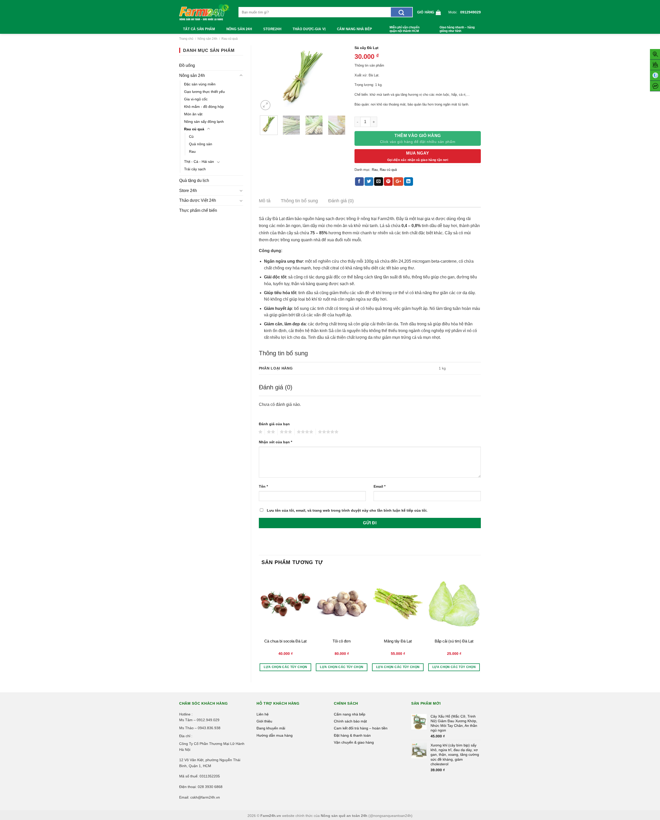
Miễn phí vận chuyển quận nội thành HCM (404, 29)
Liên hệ (263, 714)
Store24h (272, 29)
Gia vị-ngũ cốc (196, 99)
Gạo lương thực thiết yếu (204, 92)
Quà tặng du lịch (194, 180)
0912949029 (470, 12)
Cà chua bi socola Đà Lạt (285, 641)
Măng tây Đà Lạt (398, 641)
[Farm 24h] (205, 12)
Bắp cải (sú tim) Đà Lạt (454, 641)
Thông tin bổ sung (299, 200)
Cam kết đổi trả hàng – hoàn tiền (360, 728)
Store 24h (188, 190)
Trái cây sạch (195, 169)
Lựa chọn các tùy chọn (285, 667)
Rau (192, 151)
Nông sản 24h (239, 29)
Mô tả (264, 200)
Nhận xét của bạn (275, 442)
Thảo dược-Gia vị (309, 29)
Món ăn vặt (193, 114)
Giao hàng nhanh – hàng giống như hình (457, 29)
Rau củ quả (229, 39)
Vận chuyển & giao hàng (354, 742)
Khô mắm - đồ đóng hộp (204, 106)
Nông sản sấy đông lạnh (204, 121)
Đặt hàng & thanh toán (352, 735)
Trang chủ (186, 39)
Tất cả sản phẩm (199, 29)
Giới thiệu (264, 721)
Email (379, 486)
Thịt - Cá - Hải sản (199, 161)
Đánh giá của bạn (274, 424)
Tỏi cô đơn (342, 641)
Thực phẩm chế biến (198, 210)
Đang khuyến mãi (271, 728)
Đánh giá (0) (341, 200)
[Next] (338, 78)
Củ (191, 136)
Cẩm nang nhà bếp (354, 29)
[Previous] (267, 78)
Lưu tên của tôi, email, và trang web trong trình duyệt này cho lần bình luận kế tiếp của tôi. (347, 510)
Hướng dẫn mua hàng (275, 735)
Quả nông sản (200, 144)
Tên (263, 486)
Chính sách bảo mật (350, 721)
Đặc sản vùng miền (200, 84)
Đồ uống (187, 65)
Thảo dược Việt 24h (197, 200)
